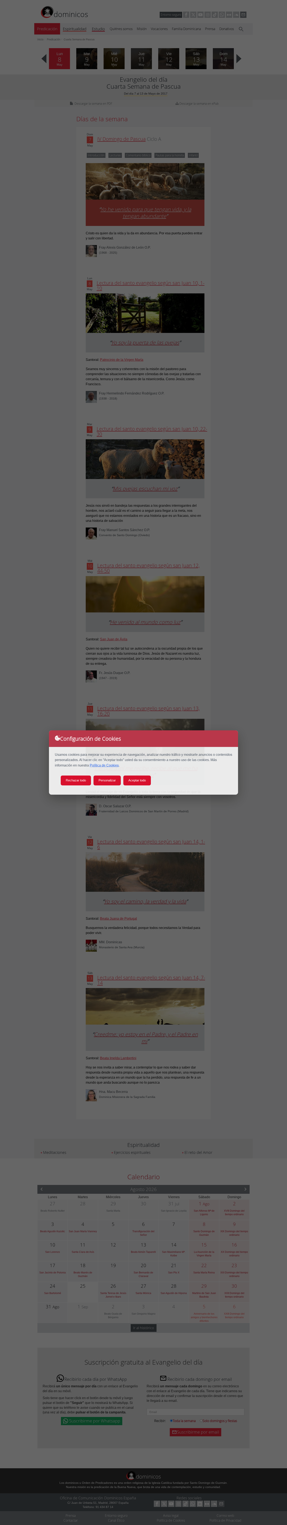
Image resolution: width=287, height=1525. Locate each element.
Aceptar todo (137, 780)
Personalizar (107, 780)
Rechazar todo (76, 780)
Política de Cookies (104, 765)
